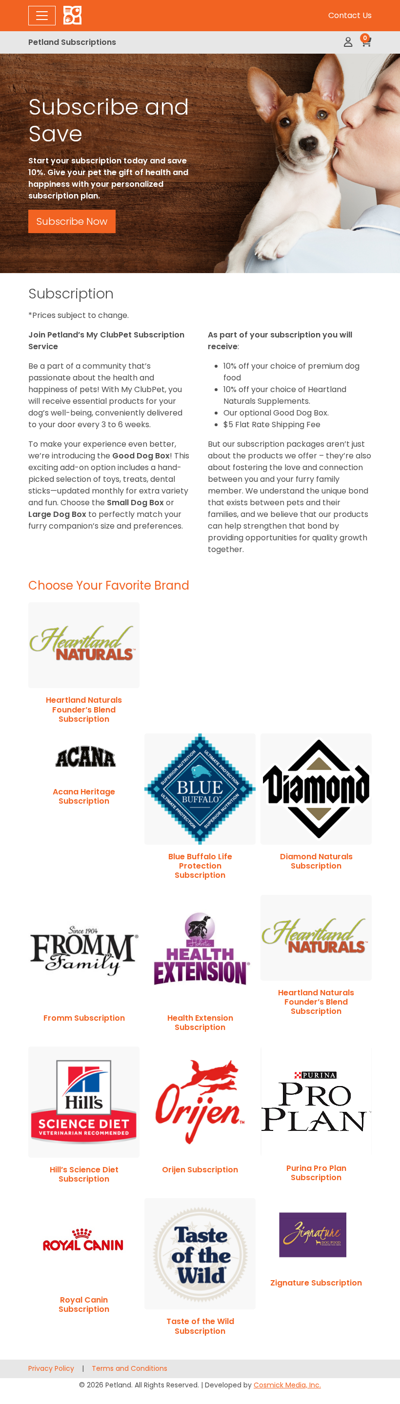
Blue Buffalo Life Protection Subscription (200, 866)
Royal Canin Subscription (84, 1304)
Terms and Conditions (129, 1368)
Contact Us (350, 15)
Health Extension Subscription (200, 1022)
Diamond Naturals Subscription (316, 861)
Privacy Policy (51, 1368)
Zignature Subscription (316, 1282)
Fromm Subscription (84, 1018)
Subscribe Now (72, 221)
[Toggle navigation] (42, 15)
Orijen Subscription (200, 1169)
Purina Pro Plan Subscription (316, 1173)
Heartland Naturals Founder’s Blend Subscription (84, 709)
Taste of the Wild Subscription (200, 1326)
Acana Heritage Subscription (84, 796)
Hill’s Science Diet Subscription (84, 1174)
